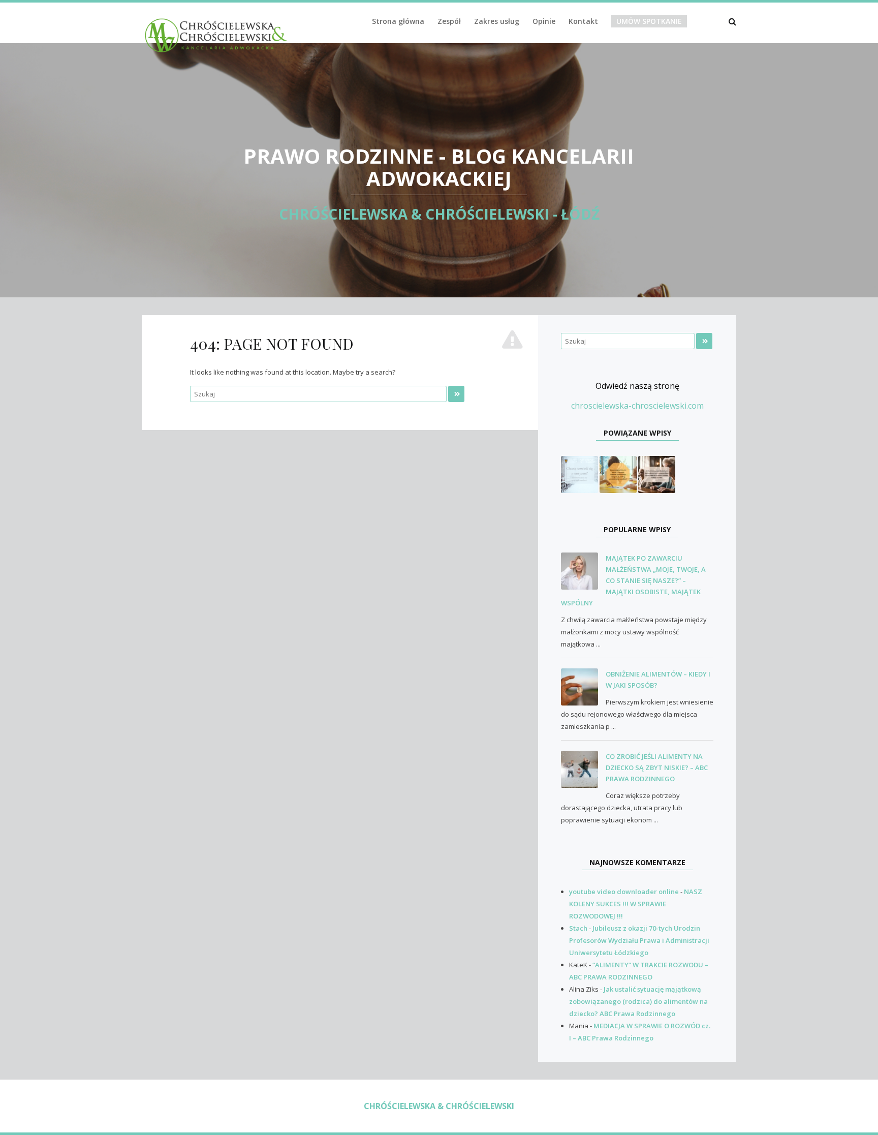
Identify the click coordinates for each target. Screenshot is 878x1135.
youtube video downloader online (624, 891)
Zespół (449, 21)
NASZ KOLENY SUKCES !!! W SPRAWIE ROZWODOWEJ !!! (635, 904)
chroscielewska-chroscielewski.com (637, 405)
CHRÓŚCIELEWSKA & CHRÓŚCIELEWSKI (439, 1106)
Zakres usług (496, 21)
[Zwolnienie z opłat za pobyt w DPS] (656, 473)
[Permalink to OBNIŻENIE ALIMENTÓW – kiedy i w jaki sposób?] (583, 687)
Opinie (543, 21)
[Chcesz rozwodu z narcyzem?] (579, 473)
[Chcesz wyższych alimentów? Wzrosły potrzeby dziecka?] (618, 473)
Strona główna (398, 21)
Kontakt (583, 21)
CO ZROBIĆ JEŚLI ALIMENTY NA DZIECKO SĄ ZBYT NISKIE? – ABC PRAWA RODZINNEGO (657, 767)
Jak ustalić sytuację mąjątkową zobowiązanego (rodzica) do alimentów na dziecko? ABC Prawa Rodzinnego (638, 1001)
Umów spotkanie (649, 21)
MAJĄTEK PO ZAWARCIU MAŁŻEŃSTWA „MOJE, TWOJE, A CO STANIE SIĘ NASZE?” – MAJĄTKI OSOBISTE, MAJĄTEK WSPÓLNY (633, 580)
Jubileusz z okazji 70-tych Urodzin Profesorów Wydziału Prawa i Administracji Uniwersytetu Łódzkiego (639, 940)
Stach (578, 928)
